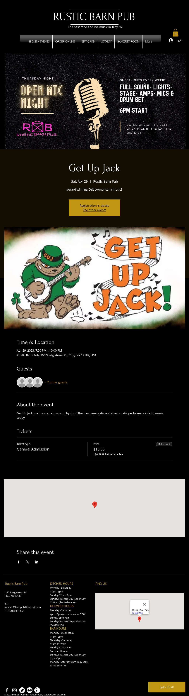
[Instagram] (14, 690)
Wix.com (61, 694)
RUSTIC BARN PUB (94, 17)
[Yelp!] (37, 690)
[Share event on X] (27, 561)
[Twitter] (22, 690)
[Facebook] (7, 690)
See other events (94, 210)
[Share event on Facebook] (18, 561)
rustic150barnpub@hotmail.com (23, 607)
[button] (175, 33)
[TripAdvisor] (29, 690)
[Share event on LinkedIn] (36, 561)
